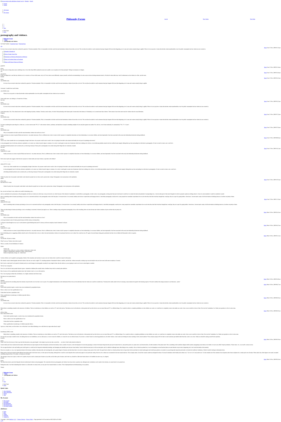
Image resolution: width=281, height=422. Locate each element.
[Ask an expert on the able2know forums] (10, 1)
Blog (5, 413)
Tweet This (14, 54)
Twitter (5, 414)
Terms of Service (21, 419)
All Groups (6, 10)
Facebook (6, 415)
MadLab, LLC (12, 419)
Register (27, 1)
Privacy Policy (29, 419)
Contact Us (6, 417)
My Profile (6, 402)
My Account (6, 400)
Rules (5, 411)
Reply (5, 32)
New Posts (252, 19)
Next (5, 28)
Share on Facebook (18, 59)
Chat (5, 395)
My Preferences (7, 403)
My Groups (6, 12)
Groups (5, 5)
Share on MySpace (18, 62)
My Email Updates (8, 406)
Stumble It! (12, 51)
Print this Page (22, 43)
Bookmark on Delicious (21, 56)
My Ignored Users (8, 404)
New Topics (206, 19)
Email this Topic (14, 43)
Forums (5, 3)
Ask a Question (7, 391)
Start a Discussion (8, 392)
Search (31, 1)
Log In (22, 1)
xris (1, 46)
